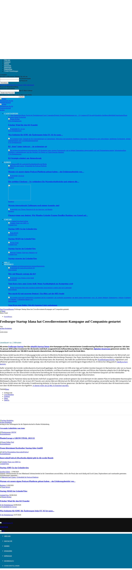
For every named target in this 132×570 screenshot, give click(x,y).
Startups (8, 219)
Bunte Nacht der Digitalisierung (32, 115)
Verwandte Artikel (6, 428)
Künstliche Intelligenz (102, 115)
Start (1, 309)
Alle (9, 115)
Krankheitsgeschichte (106, 359)
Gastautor (7, 62)
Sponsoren (7, 65)
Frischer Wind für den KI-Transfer (23, 125)
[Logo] (6, 102)
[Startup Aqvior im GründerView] (13, 243)
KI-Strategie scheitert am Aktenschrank (25, 158)
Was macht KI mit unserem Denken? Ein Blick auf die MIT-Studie (36, 293)
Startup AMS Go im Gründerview (22, 229)
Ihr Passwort (23, 81)
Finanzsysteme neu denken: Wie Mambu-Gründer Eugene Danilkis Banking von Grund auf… (48, 215)
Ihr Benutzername (25, 78)
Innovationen (32, 266)
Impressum (7, 67)
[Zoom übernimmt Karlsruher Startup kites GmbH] (7, 442)
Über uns (7, 60)
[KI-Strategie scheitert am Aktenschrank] (70, 152)
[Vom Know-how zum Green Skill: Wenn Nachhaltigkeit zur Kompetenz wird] (21, 278)
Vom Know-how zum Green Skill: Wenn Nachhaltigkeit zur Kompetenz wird (40, 284)
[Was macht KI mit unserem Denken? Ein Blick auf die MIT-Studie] (40, 288)
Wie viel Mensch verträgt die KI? (22, 274)
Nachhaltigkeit (33, 164)
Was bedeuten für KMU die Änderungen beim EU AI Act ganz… (35, 135)
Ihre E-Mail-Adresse (25, 90)
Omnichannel (119, 115)
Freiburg (7, 396)
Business (7, 162)
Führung (14, 266)
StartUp (6, 400)
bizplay (19, 115)
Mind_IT (7, 262)
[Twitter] (10, 335)
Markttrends (41, 266)
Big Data (14, 115)
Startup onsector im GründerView (22, 258)
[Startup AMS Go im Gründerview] (18, 223)
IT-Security (91, 115)
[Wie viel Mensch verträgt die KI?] (21, 268)
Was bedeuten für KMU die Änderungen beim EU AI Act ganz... (27, 511)
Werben (6, 64)
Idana (7, 389)
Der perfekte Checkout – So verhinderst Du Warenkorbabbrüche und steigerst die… (43, 182)
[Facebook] (3, 335)
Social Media (42, 164)
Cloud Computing (48, 115)
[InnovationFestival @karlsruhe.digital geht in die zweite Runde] (14, 452)
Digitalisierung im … (72, 115)
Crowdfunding (9, 394)
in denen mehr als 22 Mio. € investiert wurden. (51, 385)
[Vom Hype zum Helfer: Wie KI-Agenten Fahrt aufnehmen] (70, 299)
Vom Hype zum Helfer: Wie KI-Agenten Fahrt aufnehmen (32, 305)
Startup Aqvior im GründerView (22, 248)
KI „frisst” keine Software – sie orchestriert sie (27, 146)
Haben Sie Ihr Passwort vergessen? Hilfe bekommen (17, 85)
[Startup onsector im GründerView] (22, 252)
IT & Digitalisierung (11, 113)
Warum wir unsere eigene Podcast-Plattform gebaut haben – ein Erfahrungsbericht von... (37, 481)
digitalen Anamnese (102, 349)
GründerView (15, 221)
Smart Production (20, 117)
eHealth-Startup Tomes (40, 346)
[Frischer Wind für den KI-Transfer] (14, 119)
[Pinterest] (18, 335)
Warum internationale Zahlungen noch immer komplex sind (33, 205)
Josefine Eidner (5, 472)
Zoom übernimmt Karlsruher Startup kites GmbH (21, 448)
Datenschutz (8, 69)
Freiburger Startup (16, 346)
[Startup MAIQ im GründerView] (13, 233)
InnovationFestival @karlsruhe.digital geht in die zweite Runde (26, 458)
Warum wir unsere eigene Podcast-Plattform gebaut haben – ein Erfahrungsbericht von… (46, 172)
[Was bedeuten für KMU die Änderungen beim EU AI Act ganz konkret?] (16, 129)
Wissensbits (8, 264)
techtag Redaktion (6, 328)
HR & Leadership (23, 164)
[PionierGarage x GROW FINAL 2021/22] (8, 432)
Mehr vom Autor (19, 428)
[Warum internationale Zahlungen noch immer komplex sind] (19, 200)
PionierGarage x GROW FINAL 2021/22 (17, 438)
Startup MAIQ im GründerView (22, 239)
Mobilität (112, 115)
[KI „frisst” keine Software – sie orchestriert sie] (70, 140)
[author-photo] (6, 420)
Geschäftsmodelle (22, 266)
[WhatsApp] (25, 335)
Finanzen (14, 164)
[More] (33, 335)
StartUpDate (24, 221)
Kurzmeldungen (8, 309)
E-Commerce (83, 115)
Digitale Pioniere (59, 115)
